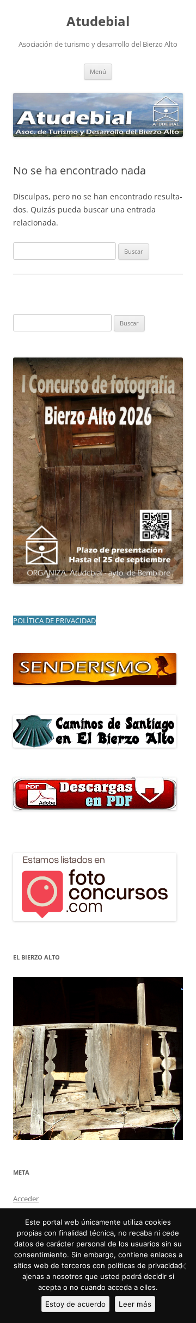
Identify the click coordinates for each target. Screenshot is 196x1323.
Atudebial (98, 21)
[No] (182, 1266)
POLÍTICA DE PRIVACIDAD (54, 620)
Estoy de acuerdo (75, 1304)
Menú (98, 71)
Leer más (135, 1304)
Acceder (26, 1198)
